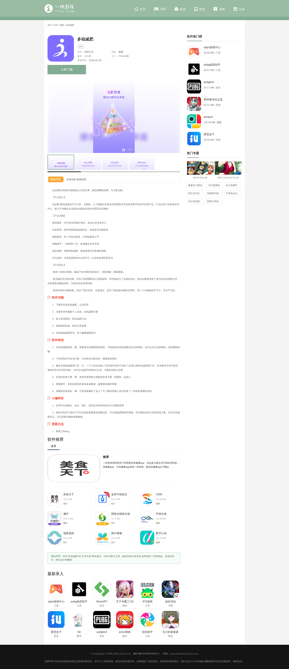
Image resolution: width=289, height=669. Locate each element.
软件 (183, 9)
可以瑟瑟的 (214, 185)
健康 (62, 25)
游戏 (163, 9)
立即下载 (67, 69)
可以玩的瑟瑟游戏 (195, 201)
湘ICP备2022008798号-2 (146, 653)
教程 (202, 9)
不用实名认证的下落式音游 (233, 193)
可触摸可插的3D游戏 (214, 193)
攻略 (222, 9)
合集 (242, 9)
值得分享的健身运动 (214, 201)
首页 (143, 9)
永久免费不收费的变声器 (233, 185)
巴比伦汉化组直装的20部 (195, 193)
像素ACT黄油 (195, 185)
